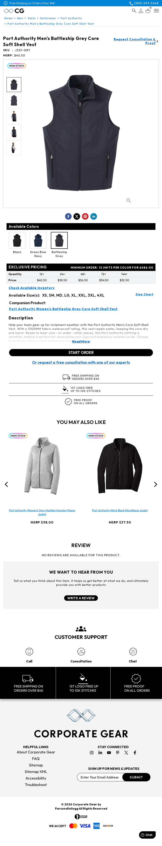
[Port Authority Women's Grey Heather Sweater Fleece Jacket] (42, 465)
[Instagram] (92, 753)
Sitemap (36, 765)
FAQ (36, 758)
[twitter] (76, 216)
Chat (133, 661)
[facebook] (68, 216)
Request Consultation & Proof (135, 41)
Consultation (81, 661)
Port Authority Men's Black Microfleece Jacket (120, 510)
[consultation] (81, 651)
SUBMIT (136, 777)
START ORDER (81, 352)
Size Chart (144, 294)
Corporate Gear (85, 804)
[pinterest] (85, 216)
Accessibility (36, 778)
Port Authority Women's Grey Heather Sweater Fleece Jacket (42, 512)
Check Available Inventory (32, 288)
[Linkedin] (100, 753)
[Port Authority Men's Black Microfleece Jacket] (120, 465)
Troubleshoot (36, 784)
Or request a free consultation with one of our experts (81, 362)
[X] (126, 753)
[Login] (141, 11)
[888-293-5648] (29, 651)
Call (29, 661)
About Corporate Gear (36, 752)
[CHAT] (133, 651)
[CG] (22, 10)
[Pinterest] (118, 753)
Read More (81, 341)
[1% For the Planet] (81, 816)
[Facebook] (135, 753)
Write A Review (81, 598)
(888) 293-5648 (146, 3)
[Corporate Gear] (81, 723)
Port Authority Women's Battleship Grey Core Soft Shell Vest (63, 309)
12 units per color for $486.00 (112, 267)
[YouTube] (109, 753)
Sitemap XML (36, 771)
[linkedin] (93, 216)
